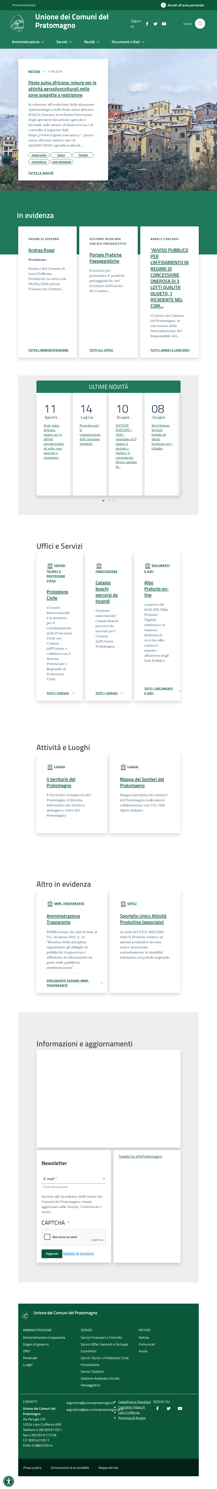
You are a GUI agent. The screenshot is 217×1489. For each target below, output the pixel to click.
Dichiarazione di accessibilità (70, 1467)
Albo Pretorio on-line (156, 588)
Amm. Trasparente (69, 903)
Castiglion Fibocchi (131, 1407)
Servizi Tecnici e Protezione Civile (56, 573)
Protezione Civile (57, 594)
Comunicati (147, 1344)
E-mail (48, 1179)
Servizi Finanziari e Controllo (101, 1337)
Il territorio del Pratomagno (61, 782)
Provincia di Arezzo (23, 5)
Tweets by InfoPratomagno (140, 1156)
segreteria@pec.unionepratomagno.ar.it (86, 1409)
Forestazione (107, 571)
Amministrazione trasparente (44, 1337)
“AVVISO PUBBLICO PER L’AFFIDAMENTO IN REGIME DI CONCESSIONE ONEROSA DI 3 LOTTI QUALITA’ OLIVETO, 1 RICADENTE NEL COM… (169, 278)
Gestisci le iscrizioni (78, 1253)
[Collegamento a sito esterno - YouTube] (180, 1408)
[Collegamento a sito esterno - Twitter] (168, 1408)
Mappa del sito (108, 1467)
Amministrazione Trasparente (63, 918)
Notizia (34, 71)
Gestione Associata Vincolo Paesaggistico (100, 1382)
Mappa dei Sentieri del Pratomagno (142, 782)
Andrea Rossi (41, 250)
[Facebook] (145, 23)
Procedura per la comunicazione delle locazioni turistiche (90, 435)
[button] (103, 501)
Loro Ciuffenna (128, 1412)
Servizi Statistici (92, 1371)
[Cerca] (200, 23)
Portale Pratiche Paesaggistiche (105, 257)
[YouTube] (162, 23)
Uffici (132, 903)
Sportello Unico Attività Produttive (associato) (143, 918)
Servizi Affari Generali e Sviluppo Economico (104, 1348)
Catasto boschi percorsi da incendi (107, 591)
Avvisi (143, 1351)
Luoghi (59, 766)
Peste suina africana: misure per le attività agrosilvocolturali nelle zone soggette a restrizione (62, 88)
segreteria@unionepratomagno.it (86, 1402)
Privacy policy (32, 1467)
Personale (30, 1357)
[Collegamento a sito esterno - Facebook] (157, 1408)
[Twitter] (154, 23)
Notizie (144, 1337)
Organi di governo (36, 1344)
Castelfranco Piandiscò (134, 1401)
